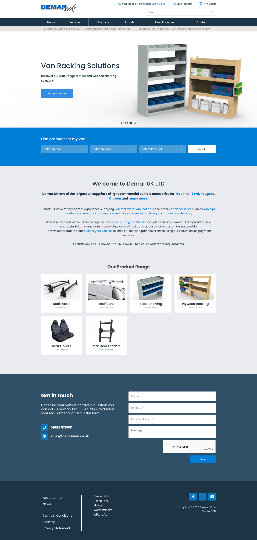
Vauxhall (183, 193)
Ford (195, 193)
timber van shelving (177, 213)
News (47, 504)
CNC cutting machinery (129, 222)
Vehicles (74, 22)
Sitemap (49, 522)
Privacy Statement (56, 528)
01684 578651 (159, 3)
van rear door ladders (92, 213)
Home (51, 22)
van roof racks (124, 209)
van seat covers (120, 213)
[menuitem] (51, 22)
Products (103, 22)
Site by (209, 511)
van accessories (180, 209)
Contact (202, 22)
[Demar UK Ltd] (59, 7)
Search (202, 149)
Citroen (115, 198)
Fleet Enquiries (164, 22)
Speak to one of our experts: (136, 3)
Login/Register (184, 3)
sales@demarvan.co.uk (70, 436)
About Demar (53, 498)
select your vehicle (99, 231)
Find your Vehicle (57, 93)
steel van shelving (144, 213)
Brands (129, 22)
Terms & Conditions (57, 515)
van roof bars (144, 209)
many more (138, 198)
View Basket (209, 3)
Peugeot (207, 193)
